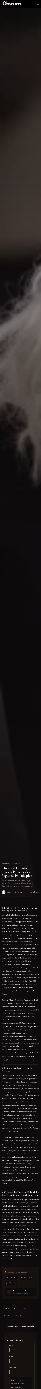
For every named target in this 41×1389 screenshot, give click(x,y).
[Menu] (38, 4)
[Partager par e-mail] (25, 1308)
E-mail (12, 1356)
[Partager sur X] (20, 1308)
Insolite (16, 863)
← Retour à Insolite (11, 1315)
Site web (12, 1367)
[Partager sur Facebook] (14, 1308)
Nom (12, 1346)
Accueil (5, 863)
